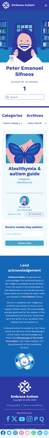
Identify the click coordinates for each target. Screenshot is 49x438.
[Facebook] (3, 434)
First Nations (28, 296)
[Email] (46, 434)
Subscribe (24, 243)
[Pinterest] (21, 434)
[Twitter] (9, 434)
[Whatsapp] (34, 434)
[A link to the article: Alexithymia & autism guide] (24, 148)
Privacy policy (13, 405)
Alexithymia (24, 182)
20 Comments (35, 214)
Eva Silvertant (24, 210)
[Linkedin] (40, 434)
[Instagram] (15, 434)
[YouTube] (22, 419)
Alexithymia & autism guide (24, 171)
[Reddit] (28, 434)
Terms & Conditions (33, 405)
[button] (44, 5)
